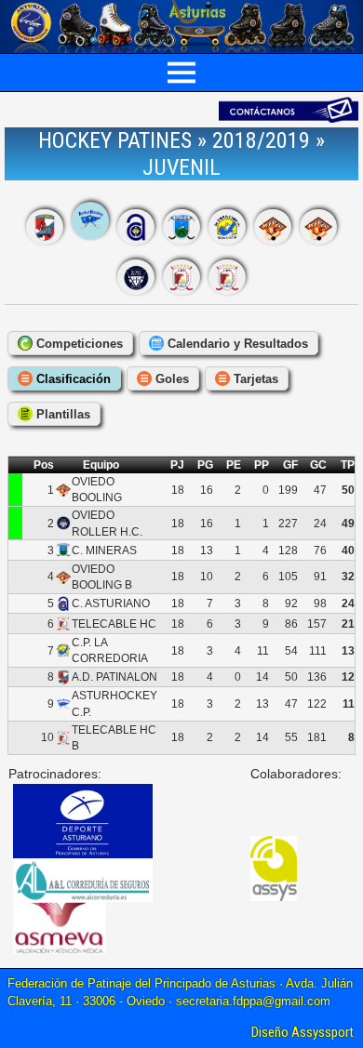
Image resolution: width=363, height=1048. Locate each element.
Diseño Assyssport (302, 1032)
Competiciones (78, 344)
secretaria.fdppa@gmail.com (253, 1001)
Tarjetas (254, 379)
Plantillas (61, 414)
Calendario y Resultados (236, 344)
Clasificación (72, 379)
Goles (170, 379)
